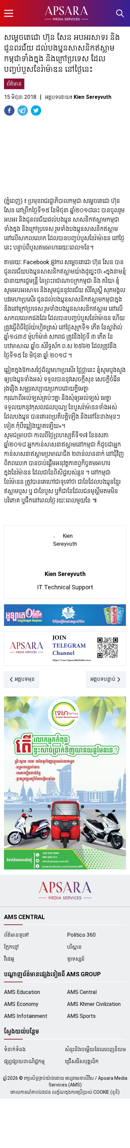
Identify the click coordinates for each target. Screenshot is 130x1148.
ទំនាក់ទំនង (15, 1049)
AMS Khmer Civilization (94, 1004)
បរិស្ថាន (74, 947)
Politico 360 (81, 935)
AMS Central (82, 992)
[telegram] (22, 110)
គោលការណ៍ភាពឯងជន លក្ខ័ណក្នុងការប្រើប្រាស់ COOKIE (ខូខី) (65, 1092)
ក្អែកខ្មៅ (11, 947)
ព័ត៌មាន (14, 84)
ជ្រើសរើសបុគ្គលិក (82, 1061)
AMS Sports (81, 1016)
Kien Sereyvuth (65, 573)
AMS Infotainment (25, 1016)
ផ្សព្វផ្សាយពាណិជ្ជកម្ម (24, 1061)
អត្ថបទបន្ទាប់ (102, 679)
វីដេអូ (9, 959)
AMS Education (22, 992)
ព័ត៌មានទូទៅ (16, 935)
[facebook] (9, 110)
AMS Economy (21, 1004)
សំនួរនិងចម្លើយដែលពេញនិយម (95, 1049)
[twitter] (36, 110)
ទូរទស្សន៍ (76, 959)
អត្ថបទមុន (25, 679)
